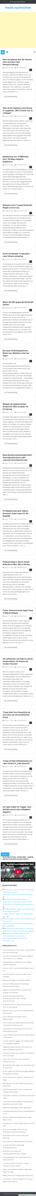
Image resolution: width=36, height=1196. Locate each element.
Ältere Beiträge (6, 854)
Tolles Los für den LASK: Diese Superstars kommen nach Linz (16, 1060)
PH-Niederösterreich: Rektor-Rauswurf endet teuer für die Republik (16, 513)
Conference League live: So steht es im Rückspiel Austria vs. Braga (18, 1054)
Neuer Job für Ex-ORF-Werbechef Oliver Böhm (17, 1141)
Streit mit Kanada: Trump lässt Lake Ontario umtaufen (17, 975)
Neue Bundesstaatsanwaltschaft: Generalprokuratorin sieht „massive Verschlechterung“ (17, 457)
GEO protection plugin (31, 1195)
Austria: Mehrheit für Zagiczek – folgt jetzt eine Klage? (18, 1078)
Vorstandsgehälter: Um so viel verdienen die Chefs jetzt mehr (17, 1158)
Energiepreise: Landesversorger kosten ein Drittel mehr (19, 1124)
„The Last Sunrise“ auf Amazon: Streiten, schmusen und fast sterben (16, 1164)
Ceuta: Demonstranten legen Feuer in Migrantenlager (15, 1018)
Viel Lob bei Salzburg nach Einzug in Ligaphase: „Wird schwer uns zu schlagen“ (18, 110)
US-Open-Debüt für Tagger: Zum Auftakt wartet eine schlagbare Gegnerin (17, 809)
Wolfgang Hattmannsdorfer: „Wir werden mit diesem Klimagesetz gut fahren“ (17, 1048)
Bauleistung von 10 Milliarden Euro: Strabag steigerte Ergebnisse (16, 159)
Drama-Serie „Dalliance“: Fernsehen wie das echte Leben (19, 1097)
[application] (18, 872)
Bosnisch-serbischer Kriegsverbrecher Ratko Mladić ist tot (17, 1118)
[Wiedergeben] (3, 880)
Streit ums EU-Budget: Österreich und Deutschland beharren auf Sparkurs (15, 1131)
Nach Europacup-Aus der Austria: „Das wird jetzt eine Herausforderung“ (17, 62)
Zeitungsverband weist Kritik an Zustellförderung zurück (19, 1112)
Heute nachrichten (18, 7)
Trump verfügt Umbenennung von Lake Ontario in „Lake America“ (19, 1036)
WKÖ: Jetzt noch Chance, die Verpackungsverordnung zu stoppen (14, 1152)
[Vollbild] (33, 880)
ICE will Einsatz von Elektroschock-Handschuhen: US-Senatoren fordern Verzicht (18, 661)
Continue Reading (12, 96)
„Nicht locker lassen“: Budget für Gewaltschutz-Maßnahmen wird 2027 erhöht (18, 1103)
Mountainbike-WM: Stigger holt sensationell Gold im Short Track (18, 1066)
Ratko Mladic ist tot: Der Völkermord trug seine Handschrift (18, 1084)
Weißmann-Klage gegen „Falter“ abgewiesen (17, 1108)
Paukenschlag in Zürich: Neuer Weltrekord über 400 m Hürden (18, 1012)
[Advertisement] (18, 30)
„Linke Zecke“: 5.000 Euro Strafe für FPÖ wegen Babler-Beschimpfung (18, 1180)
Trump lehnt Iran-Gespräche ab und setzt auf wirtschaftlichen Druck (16, 714)
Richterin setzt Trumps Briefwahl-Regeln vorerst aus (18, 969)
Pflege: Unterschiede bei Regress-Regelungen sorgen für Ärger (17, 1170)
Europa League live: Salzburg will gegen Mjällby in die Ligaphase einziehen (19, 1072)
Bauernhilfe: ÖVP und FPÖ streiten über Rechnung (16, 1137)
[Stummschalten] (30, 880)
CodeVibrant (28, 1194)
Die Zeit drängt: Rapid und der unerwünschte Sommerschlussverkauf (17, 1091)
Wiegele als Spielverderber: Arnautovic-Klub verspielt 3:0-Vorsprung (16, 406)
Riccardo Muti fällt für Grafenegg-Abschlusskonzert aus (14, 1146)
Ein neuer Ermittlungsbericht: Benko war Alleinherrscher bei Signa (16, 353)
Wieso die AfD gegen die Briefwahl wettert (16, 980)
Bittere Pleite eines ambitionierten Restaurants (18, 1175)
